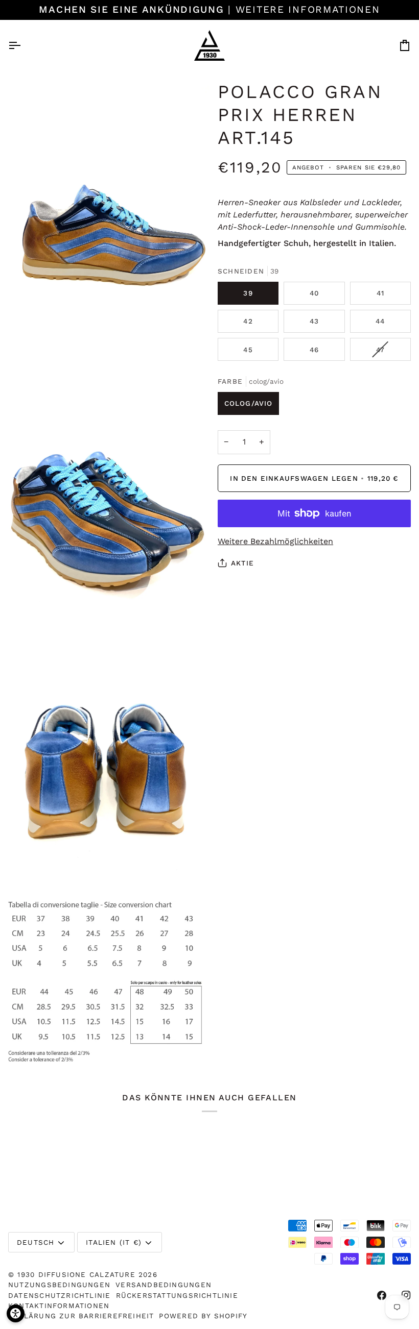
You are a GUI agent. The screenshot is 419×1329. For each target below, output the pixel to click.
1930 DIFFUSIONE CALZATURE (77, 1274)
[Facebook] (381, 1295)
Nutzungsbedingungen (59, 1285)
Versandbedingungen (163, 1285)
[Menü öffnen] (23, 45)
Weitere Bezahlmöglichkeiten (275, 541)
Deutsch (36, 1242)
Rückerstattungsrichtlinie (177, 1295)
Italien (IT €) (114, 1242)
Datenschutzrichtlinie (59, 1295)
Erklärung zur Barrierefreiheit (81, 1316)
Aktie (242, 563)
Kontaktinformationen (58, 1305)
